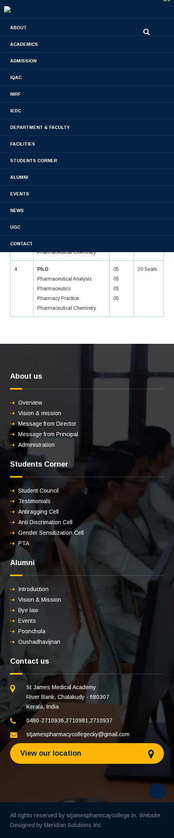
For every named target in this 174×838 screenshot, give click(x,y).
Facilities (22, 143)
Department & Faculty (40, 127)
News (17, 210)
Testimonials (34, 501)
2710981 (77, 720)
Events (19, 193)
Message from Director (47, 423)
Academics (24, 44)
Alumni (19, 177)
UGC (15, 227)
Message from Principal (48, 434)
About (18, 27)
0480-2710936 (45, 720)
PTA (23, 543)
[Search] (146, 32)
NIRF (15, 94)
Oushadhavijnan (39, 642)
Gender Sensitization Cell (51, 532)
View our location (50, 753)
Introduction (33, 589)
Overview (30, 402)
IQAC (15, 77)
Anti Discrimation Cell (45, 522)
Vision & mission (39, 413)
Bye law (28, 610)
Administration (36, 445)
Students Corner (33, 160)
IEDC (15, 110)
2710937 (101, 720)
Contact (21, 243)
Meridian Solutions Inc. (73, 825)
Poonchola (31, 631)
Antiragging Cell (38, 511)
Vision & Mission (39, 599)
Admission (23, 60)
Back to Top (158, 791)
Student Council (38, 490)
